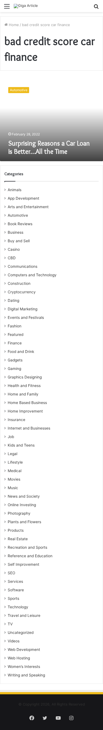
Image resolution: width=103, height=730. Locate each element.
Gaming (14, 368)
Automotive (18, 215)
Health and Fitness (24, 385)
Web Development (24, 649)
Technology (18, 607)
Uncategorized (21, 632)
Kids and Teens (21, 445)
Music (13, 488)
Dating (13, 300)
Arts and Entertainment (28, 207)
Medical (14, 471)
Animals (14, 190)
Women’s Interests (24, 666)
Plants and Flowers (24, 522)
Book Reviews (20, 224)
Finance (15, 343)
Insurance (16, 419)
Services (15, 581)
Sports (13, 598)
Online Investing (22, 505)
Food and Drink (21, 351)
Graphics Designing (25, 377)
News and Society (24, 496)
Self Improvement (23, 564)
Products (16, 530)
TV (10, 624)
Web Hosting (19, 658)
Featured (15, 334)
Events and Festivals (26, 317)
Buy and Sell (19, 241)
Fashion (14, 326)
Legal (12, 454)
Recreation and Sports (27, 547)
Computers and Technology (32, 275)
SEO (11, 573)
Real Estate (18, 539)
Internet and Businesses (29, 428)
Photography (19, 513)
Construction (19, 283)
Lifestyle (15, 462)
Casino (14, 249)
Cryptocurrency (22, 292)
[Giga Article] (26, 6)
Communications (22, 266)
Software (16, 590)
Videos (14, 641)
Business (15, 232)
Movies (14, 479)
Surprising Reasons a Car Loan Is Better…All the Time (49, 147)
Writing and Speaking (26, 675)
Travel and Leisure (24, 615)
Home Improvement (25, 411)
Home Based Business (27, 402)
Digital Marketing (22, 309)
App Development (23, 198)
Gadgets (15, 360)
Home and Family (23, 394)
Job (11, 436)
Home (13, 25)
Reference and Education (30, 556)
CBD (12, 258)
